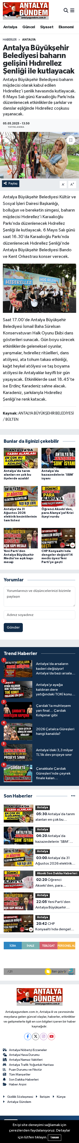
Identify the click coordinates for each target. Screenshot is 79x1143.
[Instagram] (43, 1036)
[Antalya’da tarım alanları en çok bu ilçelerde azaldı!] (21, 458)
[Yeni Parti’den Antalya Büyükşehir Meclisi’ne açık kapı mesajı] (21, 538)
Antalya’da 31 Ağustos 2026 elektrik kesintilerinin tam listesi (54, 861)
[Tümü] (73, 796)
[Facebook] (27, 1036)
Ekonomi (66, 27)
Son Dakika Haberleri (24, 1079)
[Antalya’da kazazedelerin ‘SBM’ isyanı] (58, 458)
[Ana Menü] (72, 11)
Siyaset (46, 27)
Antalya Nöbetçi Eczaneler (28, 1050)
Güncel (28, 27)
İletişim (45, 1096)
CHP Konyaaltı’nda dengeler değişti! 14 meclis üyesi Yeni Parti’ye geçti (54, 927)
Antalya (10, 27)
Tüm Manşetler (20, 1074)
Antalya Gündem (19, 1102)
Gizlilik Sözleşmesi (20, 1096)
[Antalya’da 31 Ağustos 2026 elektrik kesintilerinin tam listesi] (21, 496)
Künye (61, 1096)
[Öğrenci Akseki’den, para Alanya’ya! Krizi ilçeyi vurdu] (58, 496)
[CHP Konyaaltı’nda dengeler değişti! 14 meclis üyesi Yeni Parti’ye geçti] (58, 538)
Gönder (13, 627)
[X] (35, 1036)
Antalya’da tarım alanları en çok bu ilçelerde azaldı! (17, 474)
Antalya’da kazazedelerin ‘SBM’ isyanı (57, 474)
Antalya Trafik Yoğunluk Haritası (31, 1064)
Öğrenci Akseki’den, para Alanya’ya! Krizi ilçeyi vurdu (57, 513)
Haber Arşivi (17, 1084)
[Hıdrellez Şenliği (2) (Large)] (39, 288)
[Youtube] (51, 1036)
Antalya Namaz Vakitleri (26, 1059)
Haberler (10, 39)
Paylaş (13, 183)
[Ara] (66, 11)
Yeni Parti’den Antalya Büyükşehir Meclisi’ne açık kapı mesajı (52, 905)
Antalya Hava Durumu (24, 1055)
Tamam (54, 1137)
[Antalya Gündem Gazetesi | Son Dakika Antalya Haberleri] (26, 11)
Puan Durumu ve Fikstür (25, 1069)
